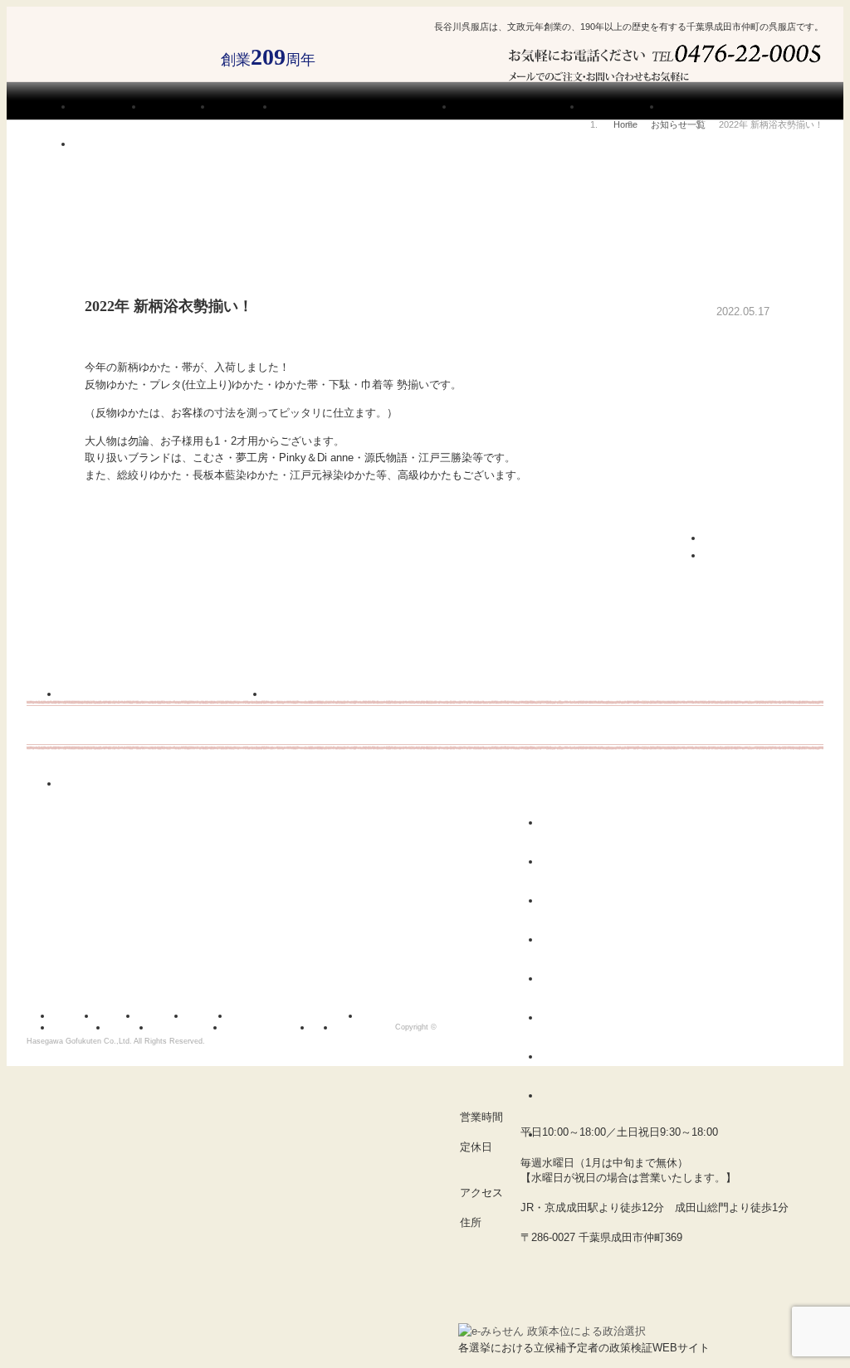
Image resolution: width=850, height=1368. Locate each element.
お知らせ (122, 1015)
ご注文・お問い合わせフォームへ (757, 66)
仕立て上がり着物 (601, 940)
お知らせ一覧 (678, 124)
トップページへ (738, 554)
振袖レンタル (85, 1026)
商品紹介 (135, 1026)
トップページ (75, 1015)
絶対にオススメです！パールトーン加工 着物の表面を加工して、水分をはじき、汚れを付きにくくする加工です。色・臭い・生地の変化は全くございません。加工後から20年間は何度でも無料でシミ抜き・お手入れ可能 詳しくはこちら (246, 820)
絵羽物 (571, 823)
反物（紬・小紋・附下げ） (590, 868)
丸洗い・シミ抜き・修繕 (412, 1015)
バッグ (569, 979)
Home (625, 124)
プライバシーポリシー (274, 1026)
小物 (564, 1018)
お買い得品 (583, 1135)
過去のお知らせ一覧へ (753, 537)
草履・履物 (582, 1057)
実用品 (570, 1096)
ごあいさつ (167, 1015)
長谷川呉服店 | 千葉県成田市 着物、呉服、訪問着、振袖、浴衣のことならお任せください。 (115, 56)
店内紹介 (213, 1015)
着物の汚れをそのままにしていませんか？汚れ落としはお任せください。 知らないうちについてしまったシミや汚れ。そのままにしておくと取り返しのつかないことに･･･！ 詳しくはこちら (375, 731)
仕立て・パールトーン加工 (300, 1015)
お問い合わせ (370, 1026)
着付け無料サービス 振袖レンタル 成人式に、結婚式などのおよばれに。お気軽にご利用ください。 (163, 731)
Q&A (329, 1026)
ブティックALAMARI (640, 1275)
